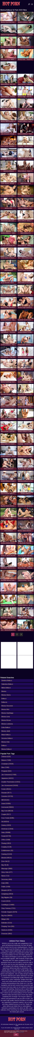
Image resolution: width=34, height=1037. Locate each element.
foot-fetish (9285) (7, 818)
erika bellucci (5, 727)
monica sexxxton (7, 706)
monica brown (6, 720)
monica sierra (5, 695)
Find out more (20, 1032)
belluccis (4, 702)
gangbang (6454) (7, 894)
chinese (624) (6, 756)
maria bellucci (5, 735)
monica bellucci (6, 749)
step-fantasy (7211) (8, 908)
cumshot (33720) (7, 796)
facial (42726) (6, 836)
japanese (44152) (7, 778)
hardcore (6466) (6, 930)
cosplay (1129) (6, 847)
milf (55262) (5, 800)
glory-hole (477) (6, 872)
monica (3, 691)
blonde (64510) (6, 858)
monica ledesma (7, 724)
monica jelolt (5, 731)
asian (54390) (6, 803)
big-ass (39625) (6, 915)
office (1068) (5, 839)
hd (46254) (5, 821)
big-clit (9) (4, 865)
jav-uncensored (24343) (9, 785)
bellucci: (4, 745)
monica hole (5, 742)
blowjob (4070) (6, 890)
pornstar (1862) (6, 933)
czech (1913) (5, 901)
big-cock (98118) (7, 811)
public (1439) (5, 886)
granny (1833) (6, 825)
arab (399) (4, 883)
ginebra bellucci (6, 680)
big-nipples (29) (6, 897)
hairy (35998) (5, 832)
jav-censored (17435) (8, 774)
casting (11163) (6, 854)
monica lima (5, 716)
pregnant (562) (6, 771)
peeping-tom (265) (7, 926)
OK (16, 1034)
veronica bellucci (7, 738)
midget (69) (5, 919)
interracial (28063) (7, 807)
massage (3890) (6, 868)
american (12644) (7, 829)
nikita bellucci (6, 688)
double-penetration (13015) (10, 782)
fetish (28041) (6, 789)
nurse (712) (5, 876)
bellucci (3, 698)
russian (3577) (6, 793)
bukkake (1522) (6, 923)
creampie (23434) (7, 764)
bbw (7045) (5, 767)
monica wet (5, 709)
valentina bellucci (7, 684)
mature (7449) (6, 760)
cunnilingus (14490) (7, 905)
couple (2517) (6, 814)
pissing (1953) (6, 843)
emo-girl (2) (5, 861)
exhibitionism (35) (7, 850)
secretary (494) (6, 879)
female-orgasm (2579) (9, 912)
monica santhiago (7, 713)
